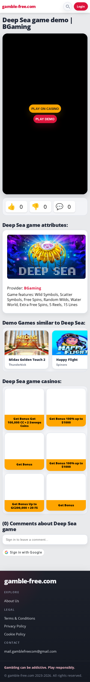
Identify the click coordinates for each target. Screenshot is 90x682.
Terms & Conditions (19, 618)
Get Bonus (24, 464)
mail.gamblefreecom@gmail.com (30, 651)
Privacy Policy (15, 626)
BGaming (32, 288)
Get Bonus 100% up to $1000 (66, 420)
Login (81, 6)
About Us (11, 600)
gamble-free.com (19, 6)
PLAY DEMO (45, 119)
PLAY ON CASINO (45, 109)
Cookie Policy (14, 634)
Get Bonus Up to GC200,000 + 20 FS (24, 506)
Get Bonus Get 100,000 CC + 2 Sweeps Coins (24, 422)
